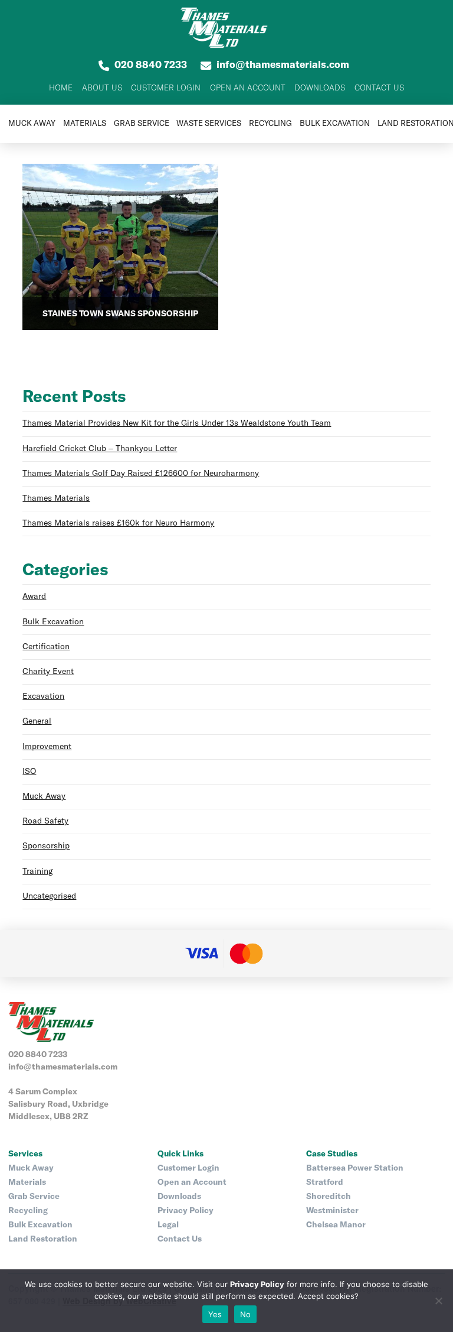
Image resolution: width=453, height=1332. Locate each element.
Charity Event (48, 671)
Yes (215, 1314)
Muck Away (43, 796)
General (36, 721)
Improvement (46, 747)
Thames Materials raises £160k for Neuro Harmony (118, 523)
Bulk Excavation (53, 622)
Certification (46, 647)
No (245, 1314)
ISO (29, 771)
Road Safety (45, 821)
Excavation (43, 696)
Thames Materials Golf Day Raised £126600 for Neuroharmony (140, 473)
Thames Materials (56, 498)
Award (34, 596)
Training (37, 871)
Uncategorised (49, 896)
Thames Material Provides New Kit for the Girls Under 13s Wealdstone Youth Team (176, 423)
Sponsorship (46, 846)
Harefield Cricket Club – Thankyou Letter (99, 449)
